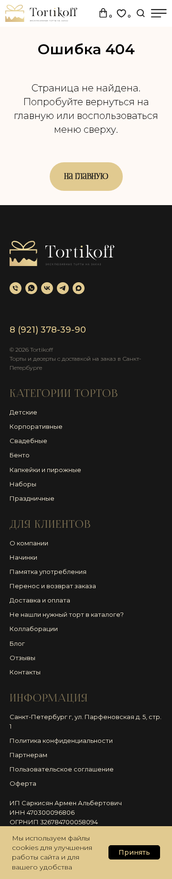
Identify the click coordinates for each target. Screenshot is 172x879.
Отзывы (22, 658)
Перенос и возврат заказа (53, 586)
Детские (23, 412)
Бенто (20, 455)
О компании (29, 543)
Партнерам (28, 755)
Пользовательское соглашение (62, 769)
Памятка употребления (48, 571)
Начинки (23, 557)
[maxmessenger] (79, 288)
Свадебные (28, 440)
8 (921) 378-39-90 (48, 330)
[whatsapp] (31, 288)
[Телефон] (16, 288)
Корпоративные (36, 426)
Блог (17, 643)
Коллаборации (34, 628)
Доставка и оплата (40, 600)
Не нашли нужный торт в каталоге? (67, 614)
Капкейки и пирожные (45, 470)
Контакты (25, 672)
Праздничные (32, 498)
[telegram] (63, 288)
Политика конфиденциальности (61, 740)
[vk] (47, 288)
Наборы (23, 484)
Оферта (23, 783)
